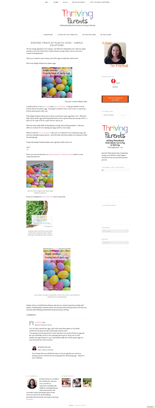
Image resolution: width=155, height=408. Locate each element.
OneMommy (38, 322)
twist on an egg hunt (45, 133)
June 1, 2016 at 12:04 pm (45, 350)
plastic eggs (46, 106)
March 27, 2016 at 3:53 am (43, 325)
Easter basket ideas (47, 197)
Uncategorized (75, 295)
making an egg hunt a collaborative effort (60, 154)
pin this (56, 249)
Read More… (30, 399)
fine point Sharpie (59, 106)
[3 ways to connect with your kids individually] (66, 383)
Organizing (53, 295)
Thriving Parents (77, 18)
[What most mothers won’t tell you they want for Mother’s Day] (87, 383)
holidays (45, 295)
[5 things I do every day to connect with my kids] (76, 383)
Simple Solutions (63, 295)
